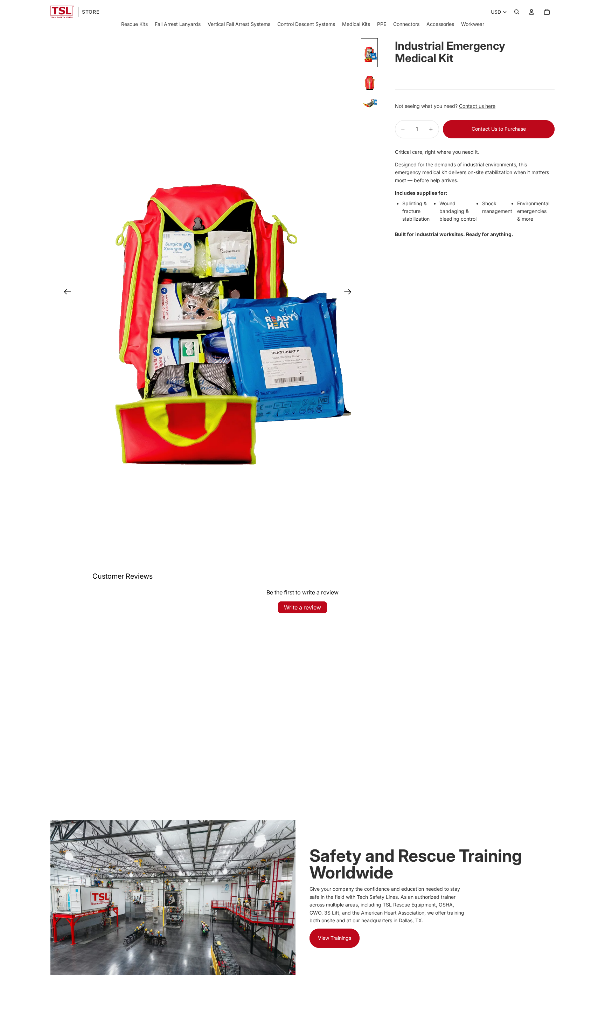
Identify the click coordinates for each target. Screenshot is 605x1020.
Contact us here (477, 106)
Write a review (302, 607)
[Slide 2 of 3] (369, 83)
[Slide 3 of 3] (369, 103)
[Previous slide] (65, 293)
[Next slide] (350, 293)
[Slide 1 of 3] (369, 52)
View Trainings (334, 938)
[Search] (516, 12)
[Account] (531, 12)
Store (90, 12)
